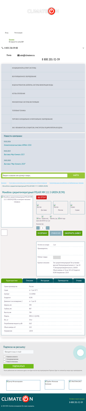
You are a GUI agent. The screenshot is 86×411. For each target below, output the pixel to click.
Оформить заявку (73, 233)
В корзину (42, 233)
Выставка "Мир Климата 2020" (14, 164)
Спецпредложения (12, 359)
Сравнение (56, 233)
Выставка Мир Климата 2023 (14, 154)
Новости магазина (12, 362)
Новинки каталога (12, 357)
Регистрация (18, 33)
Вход (6, 33)
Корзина (11, 40)
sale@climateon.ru (27, 55)
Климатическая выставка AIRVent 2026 (17, 145)
